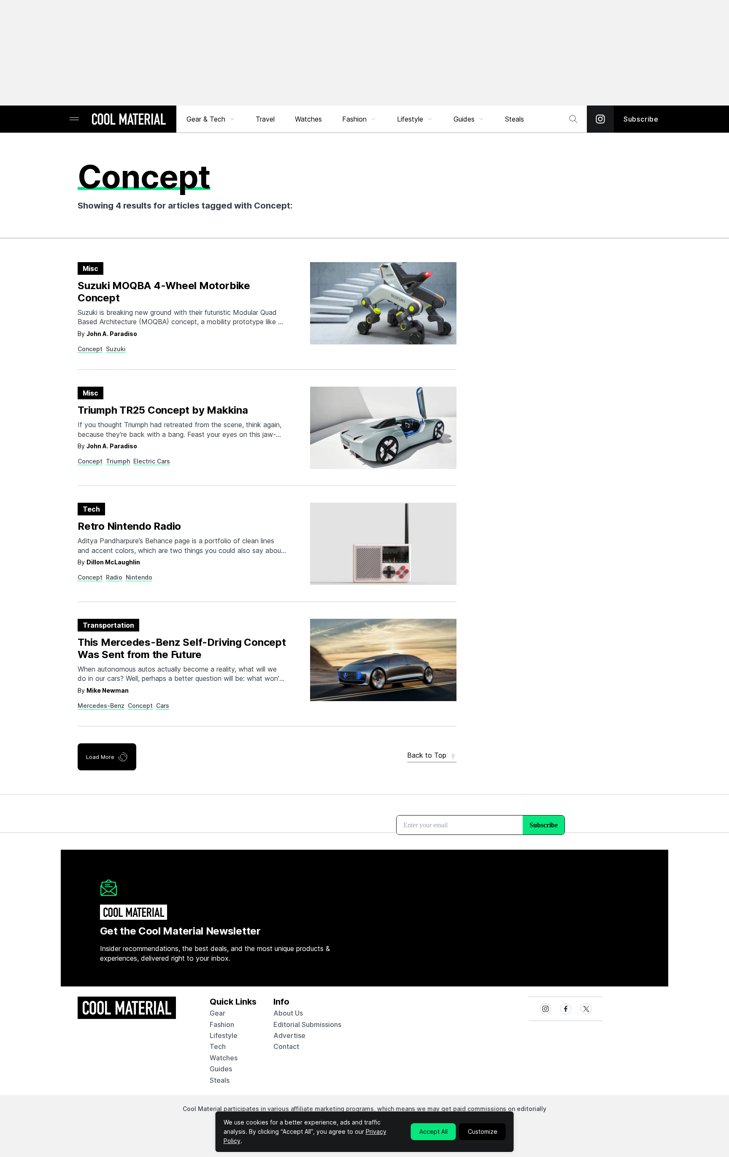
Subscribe (641, 119)
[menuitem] (211, 119)
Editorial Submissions (307, 1024)
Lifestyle (410, 119)
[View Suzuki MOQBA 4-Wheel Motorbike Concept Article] (383, 303)
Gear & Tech (205, 119)
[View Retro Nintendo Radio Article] (383, 544)
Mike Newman (107, 690)
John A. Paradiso (111, 333)
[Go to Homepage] (129, 120)
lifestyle (224, 1035)
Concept (90, 348)
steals (514, 119)
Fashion (354, 119)
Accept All (433, 1131)
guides (221, 1069)
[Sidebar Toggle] (74, 119)
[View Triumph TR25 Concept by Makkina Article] (383, 428)
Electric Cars (151, 461)
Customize (482, 1131)
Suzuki (116, 348)
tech (218, 1046)
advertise (289, 1035)
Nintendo (139, 577)
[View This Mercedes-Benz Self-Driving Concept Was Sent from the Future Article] (383, 660)
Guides (464, 119)
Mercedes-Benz (101, 705)
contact (286, 1046)
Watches (308, 119)
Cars (162, 705)
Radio (114, 577)
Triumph (118, 461)
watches (224, 1058)
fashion (222, 1024)
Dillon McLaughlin (113, 562)
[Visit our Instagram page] (600, 119)
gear (217, 1013)
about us (288, 1013)
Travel (265, 119)
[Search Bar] (573, 119)
